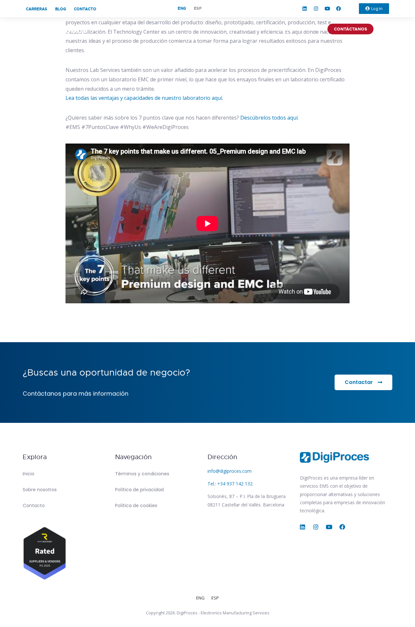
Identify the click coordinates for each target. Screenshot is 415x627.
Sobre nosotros (170, 29)
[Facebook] (339, 9)
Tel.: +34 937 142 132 (230, 484)
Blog (60, 9)
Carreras (36, 9)
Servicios (215, 29)
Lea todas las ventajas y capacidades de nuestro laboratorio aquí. (144, 97)
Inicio (28, 473)
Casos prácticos (299, 29)
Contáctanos (350, 29)
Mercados (253, 29)
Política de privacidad (139, 489)
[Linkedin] (305, 9)
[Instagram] (316, 9)
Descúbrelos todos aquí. (269, 117)
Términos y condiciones (142, 473)
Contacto (85, 9)
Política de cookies (136, 505)
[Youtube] (327, 9)
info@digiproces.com (230, 471)
